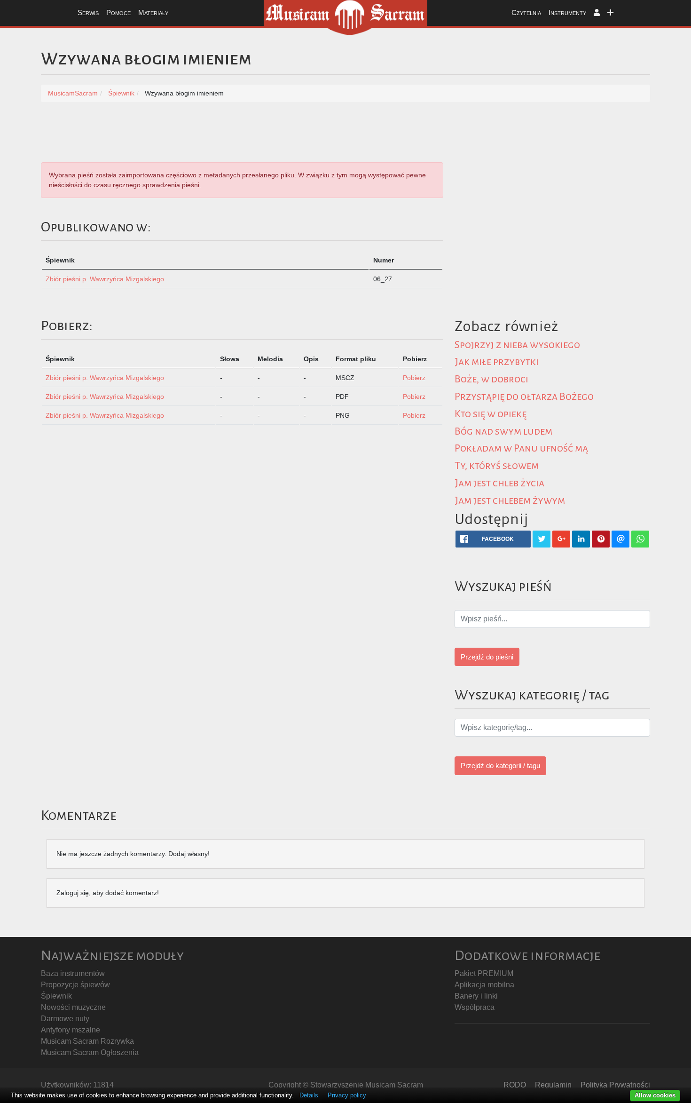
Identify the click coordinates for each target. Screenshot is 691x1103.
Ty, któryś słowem (497, 465)
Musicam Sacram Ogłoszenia (90, 1052)
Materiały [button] (153, 12)
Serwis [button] (88, 12)
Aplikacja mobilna (484, 985)
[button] (597, 13)
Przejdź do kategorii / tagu (500, 766)
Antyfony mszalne (70, 1030)
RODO (514, 1085)
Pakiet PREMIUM (484, 973)
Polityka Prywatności (615, 1085)
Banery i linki (476, 996)
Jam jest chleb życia (499, 483)
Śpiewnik (56, 996)
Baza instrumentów (73, 973)
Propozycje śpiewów (75, 985)
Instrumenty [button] (567, 12)
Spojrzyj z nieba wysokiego (517, 344)
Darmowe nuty (65, 1019)
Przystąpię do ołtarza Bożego (524, 396)
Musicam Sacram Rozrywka (87, 1041)
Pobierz (414, 377)
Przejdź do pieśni (487, 657)
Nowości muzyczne (73, 1007)
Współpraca (475, 1007)
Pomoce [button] (118, 12)
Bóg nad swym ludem (503, 431)
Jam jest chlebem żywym (510, 500)
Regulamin (553, 1085)
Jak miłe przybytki (497, 361)
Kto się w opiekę (490, 414)
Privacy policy (347, 1095)
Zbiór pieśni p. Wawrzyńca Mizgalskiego (105, 279)
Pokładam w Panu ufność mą (521, 448)
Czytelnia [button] (526, 12)
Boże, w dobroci (491, 379)
